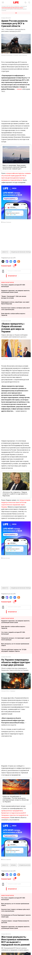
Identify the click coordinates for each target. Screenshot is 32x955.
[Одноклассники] (18, 261)
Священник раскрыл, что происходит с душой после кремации (15, 639)
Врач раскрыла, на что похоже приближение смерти (15, 644)
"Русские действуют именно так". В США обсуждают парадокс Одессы (13, 650)
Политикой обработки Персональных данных (12, 7)
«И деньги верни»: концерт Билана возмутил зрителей (15, 946)
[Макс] (7, 261)
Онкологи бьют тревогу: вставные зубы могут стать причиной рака (15, 308)
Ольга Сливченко (7, 859)
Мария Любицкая (7, 222)
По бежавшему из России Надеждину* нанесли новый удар (16, 940)
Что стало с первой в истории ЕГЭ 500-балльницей (13, 285)
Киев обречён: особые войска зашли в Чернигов (13, 314)
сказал (19, 89)
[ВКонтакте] (14, 261)
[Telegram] (10, 261)
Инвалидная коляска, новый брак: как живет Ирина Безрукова (15, 303)
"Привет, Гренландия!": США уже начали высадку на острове (13, 297)
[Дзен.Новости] (3, 261)
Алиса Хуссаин (6, 558)
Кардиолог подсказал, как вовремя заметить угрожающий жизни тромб (15, 291)
